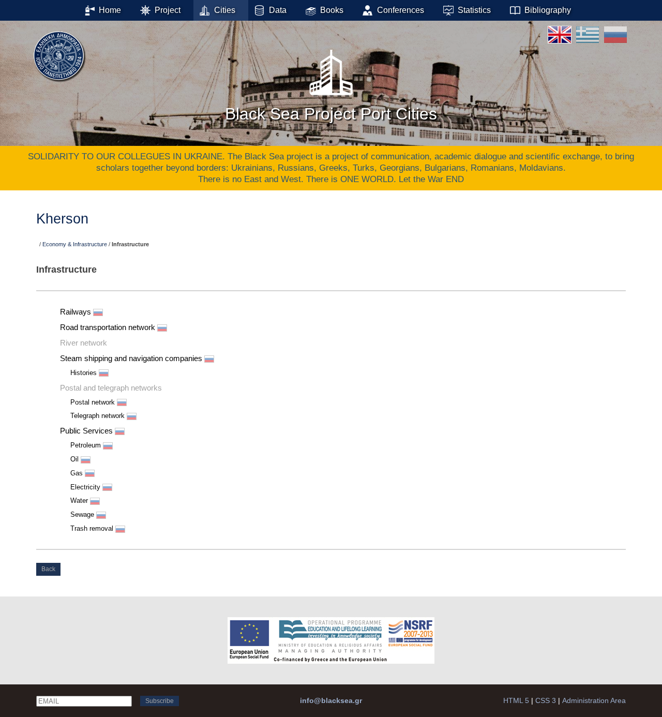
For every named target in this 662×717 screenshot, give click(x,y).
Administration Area (594, 700)
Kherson (62, 219)
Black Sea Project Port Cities (331, 113)
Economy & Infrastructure (74, 244)
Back (48, 569)
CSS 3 (545, 700)
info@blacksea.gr (331, 700)
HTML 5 (516, 700)
